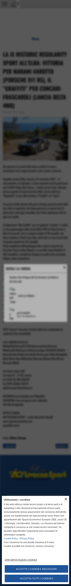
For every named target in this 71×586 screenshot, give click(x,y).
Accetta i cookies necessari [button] (36, 569)
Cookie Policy (11, 538)
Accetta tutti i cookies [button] (36, 578)
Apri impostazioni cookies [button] (21, 560)
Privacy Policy (27, 538)
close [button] (66, 499)
